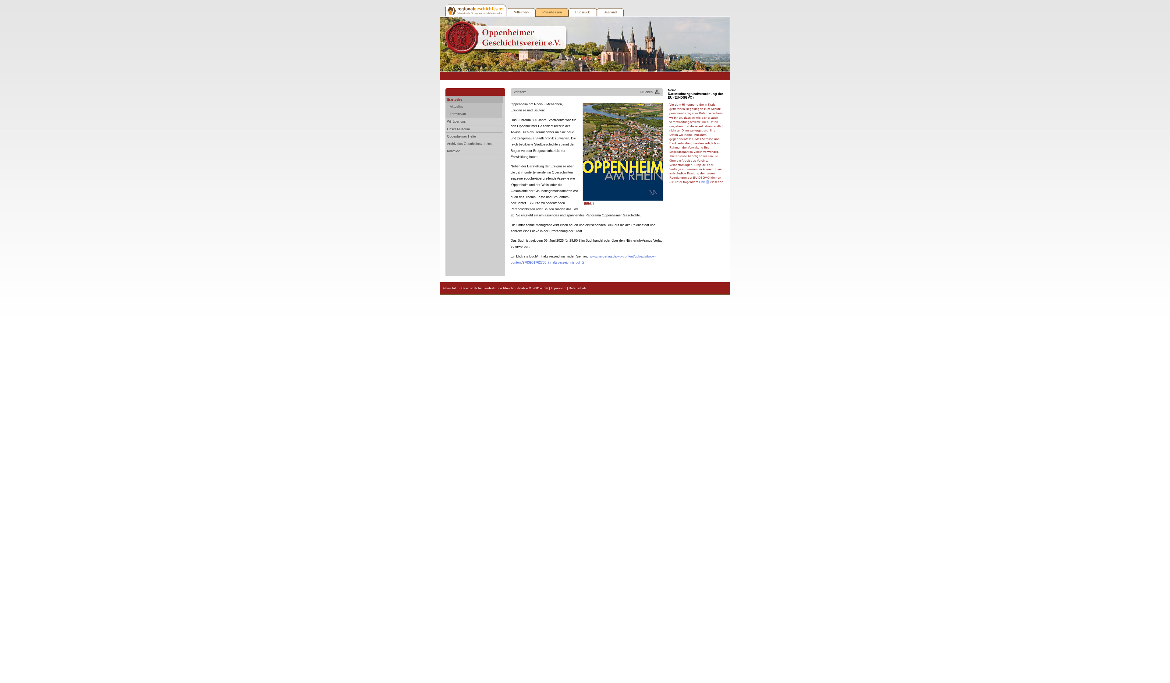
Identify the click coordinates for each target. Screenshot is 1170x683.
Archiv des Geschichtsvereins (469, 143)
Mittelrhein (521, 12)
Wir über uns (456, 121)
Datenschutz (578, 288)
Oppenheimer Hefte (461, 136)
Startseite (454, 99)
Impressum (558, 288)
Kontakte (453, 151)
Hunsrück (582, 12)
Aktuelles (456, 106)
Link (702, 182)
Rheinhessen (552, 12)
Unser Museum (458, 129)
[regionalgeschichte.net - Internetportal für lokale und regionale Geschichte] (476, 10)
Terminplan (458, 114)
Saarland (610, 12)
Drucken (646, 92)
